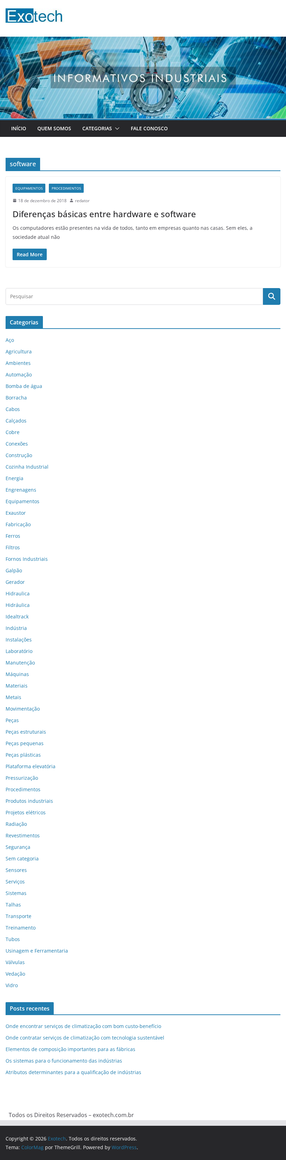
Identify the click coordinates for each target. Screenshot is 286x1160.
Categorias (97, 128)
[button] (116, 128)
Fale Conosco (149, 128)
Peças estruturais (26, 731)
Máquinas (17, 674)
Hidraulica (18, 593)
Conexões (17, 443)
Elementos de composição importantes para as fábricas (70, 1049)
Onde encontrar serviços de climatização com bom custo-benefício (83, 1026)
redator (82, 201)
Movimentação (23, 708)
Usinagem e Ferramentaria (37, 950)
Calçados (16, 420)
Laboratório (19, 651)
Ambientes (18, 363)
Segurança (18, 847)
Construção (19, 455)
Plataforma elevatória (30, 766)
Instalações (19, 639)
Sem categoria (22, 858)
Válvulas (15, 962)
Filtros (13, 547)
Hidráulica (18, 605)
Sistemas (16, 893)
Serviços (15, 881)
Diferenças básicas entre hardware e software (104, 214)
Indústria (16, 628)
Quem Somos (54, 128)
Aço (10, 340)
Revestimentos (23, 835)
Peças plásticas (23, 754)
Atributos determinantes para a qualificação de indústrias (73, 1072)
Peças (12, 720)
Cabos (13, 409)
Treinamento (21, 927)
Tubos (13, 939)
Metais (13, 697)
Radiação (16, 824)
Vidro (12, 985)
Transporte (18, 916)
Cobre (13, 432)
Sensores (16, 870)
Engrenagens (21, 489)
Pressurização (22, 777)
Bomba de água (24, 386)
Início (18, 128)
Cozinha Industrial (27, 466)
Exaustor (16, 512)
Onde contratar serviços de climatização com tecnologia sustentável (85, 1037)
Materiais (17, 685)
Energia (14, 478)
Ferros (13, 536)
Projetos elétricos (26, 812)
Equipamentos (29, 188)
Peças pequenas (25, 743)
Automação (19, 374)
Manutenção (20, 662)
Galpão (14, 570)
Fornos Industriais (27, 559)
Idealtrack (17, 616)
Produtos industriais (29, 801)
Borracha (16, 397)
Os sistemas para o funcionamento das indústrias (64, 1060)
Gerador (15, 582)
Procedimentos (66, 188)
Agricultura (19, 351)
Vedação (15, 973)
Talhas (13, 904)
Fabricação (18, 524)
